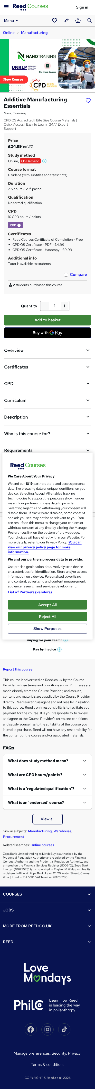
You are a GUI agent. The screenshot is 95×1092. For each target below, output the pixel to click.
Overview (14, 350)
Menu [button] (9, 20)
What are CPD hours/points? (35, 774)
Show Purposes (47, 628)
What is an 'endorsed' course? (36, 802)
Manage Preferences (32, 1053)
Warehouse (62, 831)
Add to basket (48, 320)
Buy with (49, 334)
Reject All (47, 616)
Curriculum (15, 400)
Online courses (42, 845)
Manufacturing (34, 32)
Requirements (18, 450)
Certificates (16, 367)
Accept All (47, 604)
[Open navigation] (6, 7)
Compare (78, 274)
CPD (8, 383)
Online (9, 32)
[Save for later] (88, 100)
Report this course (17, 669)
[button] (44, 161)
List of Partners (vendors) (30, 592)
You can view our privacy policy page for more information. (45, 547)
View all (48, 819)
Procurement (13, 836)
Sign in (82, 7)
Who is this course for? (27, 433)
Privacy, (74, 1053)
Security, (60, 1053)
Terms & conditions (47, 1064)
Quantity (29, 306)
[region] (47, 546)
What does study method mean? (38, 760)
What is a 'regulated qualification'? (41, 788)
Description (16, 417)
